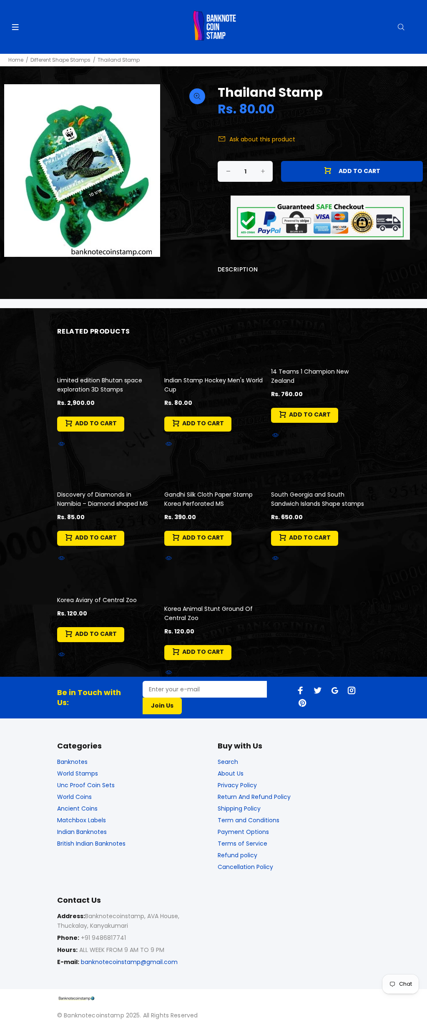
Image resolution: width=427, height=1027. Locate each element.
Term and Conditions (248, 820)
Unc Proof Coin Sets (86, 785)
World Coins (74, 797)
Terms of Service (242, 843)
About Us (231, 773)
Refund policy (237, 855)
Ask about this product (262, 139)
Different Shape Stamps (60, 59)
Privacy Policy (237, 785)
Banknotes (72, 762)
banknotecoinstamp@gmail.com (129, 962)
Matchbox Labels (81, 820)
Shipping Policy (239, 808)
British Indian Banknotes (91, 843)
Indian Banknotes (82, 832)
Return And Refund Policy (254, 797)
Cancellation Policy (245, 867)
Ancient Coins (77, 808)
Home (15, 59)
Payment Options (243, 832)
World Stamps (77, 773)
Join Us (162, 705)
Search (228, 762)
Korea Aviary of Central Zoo (97, 600)
